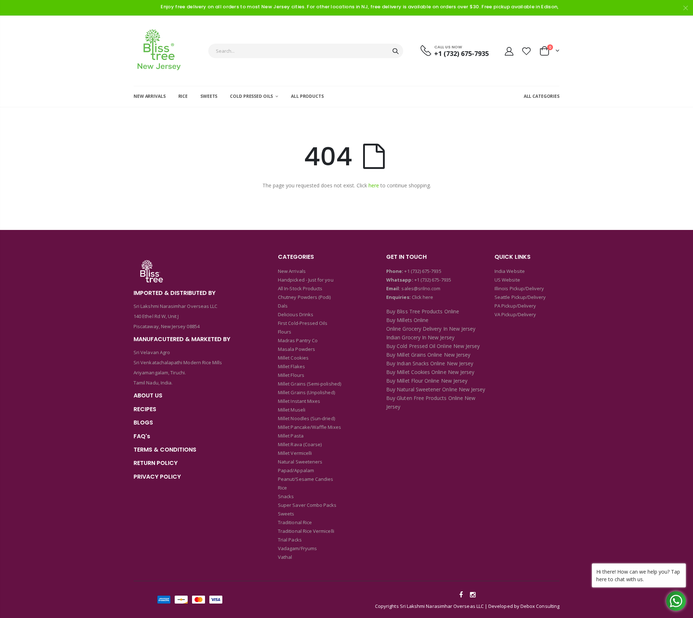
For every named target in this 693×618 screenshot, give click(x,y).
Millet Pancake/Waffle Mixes (309, 427)
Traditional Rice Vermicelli (306, 531)
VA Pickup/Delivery (515, 314)
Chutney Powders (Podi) (304, 297)
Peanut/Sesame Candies (305, 479)
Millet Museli (291, 409)
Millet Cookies (293, 357)
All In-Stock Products (300, 288)
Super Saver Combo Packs (307, 505)
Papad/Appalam (296, 470)
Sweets (286, 513)
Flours (284, 331)
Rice (282, 487)
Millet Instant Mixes (299, 401)
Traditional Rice (295, 522)
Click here (422, 297)
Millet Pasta (291, 435)
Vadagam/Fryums (297, 548)
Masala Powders (296, 349)
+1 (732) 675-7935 (422, 271)
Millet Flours (291, 375)
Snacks (286, 496)
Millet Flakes (291, 366)
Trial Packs (290, 539)
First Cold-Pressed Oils (303, 323)
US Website (507, 280)
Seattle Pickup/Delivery (520, 297)
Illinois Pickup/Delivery (519, 288)
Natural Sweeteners (300, 461)
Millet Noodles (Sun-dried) (306, 418)
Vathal (285, 557)
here (374, 185)
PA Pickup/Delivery (515, 306)
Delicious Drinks (295, 314)
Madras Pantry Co (298, 340)
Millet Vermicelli (295, 453)
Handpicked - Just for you (306, 280)
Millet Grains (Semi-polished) (309, 383)
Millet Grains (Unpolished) (306, 392)
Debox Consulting (539, 606)
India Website (509, 271)
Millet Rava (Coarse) (300, 444)
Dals (283, 306)
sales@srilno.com (420, 288)
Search (395, 51)
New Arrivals (292, 271)
